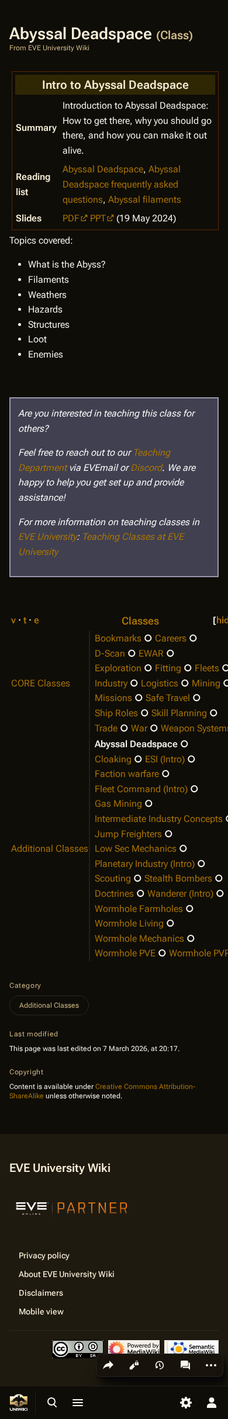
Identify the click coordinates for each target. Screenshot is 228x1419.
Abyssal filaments (144, 199)
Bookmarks (118, 638)
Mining (206, 683)
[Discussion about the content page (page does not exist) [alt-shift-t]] (185, 1365)
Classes (140, 621)
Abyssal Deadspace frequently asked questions (122, 184)
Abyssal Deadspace (103, 169)
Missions (113, 697)
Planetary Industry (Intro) (145, 863)
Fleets (207, 668)
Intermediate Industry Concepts (159, 818)
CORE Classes (40, 683)
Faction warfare (127, 773)
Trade (106, 728)
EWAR (151, 653)
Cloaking (113, 759)
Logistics (159, 683)
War (139, 728)
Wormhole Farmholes (139, 908)
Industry (111, 683)
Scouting (113, 878)
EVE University (47, 536)
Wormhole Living (129, 923)
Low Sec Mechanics (136, 848)
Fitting (168, 668)
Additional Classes (49, 848)
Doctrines (114, 893)
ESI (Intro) (165, 759)
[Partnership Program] (71, 1207)
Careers (170, 638)
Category (25, 985)
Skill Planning (179, 713)
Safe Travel (168, 697)
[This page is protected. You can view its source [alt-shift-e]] (134, 1365)
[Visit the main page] (18, 1402)
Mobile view (41, 1311)
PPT (98, 218)
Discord (146, 467)
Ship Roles (116, 713)
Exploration (118, 668)
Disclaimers (41, 1292)
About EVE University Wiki (67, 1274)
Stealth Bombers (178, 878)
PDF (71, 218)
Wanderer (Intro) (180, 893)
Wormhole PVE (125, 953)
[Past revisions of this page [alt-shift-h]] (159, 1365)
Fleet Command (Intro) (141, 788)
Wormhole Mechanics (139, 938)
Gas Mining (118, 803)
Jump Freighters (128, 833)
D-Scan (110, 653)
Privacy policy (44, 1255)
